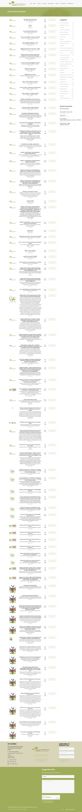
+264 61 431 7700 (12, 759)
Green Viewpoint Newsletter (65, 98)
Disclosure (62, 27)
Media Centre (70, 3)
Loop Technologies (70, 809)
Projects (39, 3)
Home (31, 3)
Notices (57, 3)
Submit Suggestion (47, 801)
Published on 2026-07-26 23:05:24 (64, 116)
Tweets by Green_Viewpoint (13, 769)
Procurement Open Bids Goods (66, 50)
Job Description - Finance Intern (66, 111)
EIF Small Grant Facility (64, 108)
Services (44, 3)
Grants (61, 52)
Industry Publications (64, 91)
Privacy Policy (17, 809)
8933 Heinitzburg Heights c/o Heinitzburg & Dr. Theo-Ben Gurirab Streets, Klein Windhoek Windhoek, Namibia (15, 754)
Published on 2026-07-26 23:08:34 (64, 113)
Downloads (62, 72)
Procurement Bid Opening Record (66, 48)
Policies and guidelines (64, 84)
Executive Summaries (64, 32)
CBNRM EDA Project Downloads (66, 77)
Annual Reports (63, 79)
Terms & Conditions (11, 809)
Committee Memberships (65, 29)
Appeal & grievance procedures (66, 74)
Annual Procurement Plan (65, 55)
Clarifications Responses (64, 34)
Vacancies (62, 95)
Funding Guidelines (63, 88)
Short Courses (62, 36)
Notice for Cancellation (64, 22)
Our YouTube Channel (13, 763)
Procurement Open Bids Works (66, 61)
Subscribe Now (63, 760)
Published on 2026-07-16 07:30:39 (64, 121)
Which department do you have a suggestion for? (51, 772)
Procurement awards (64, 86)
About (34, 3)
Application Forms (63, 81)
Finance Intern (62, 115)
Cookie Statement (24, 809)
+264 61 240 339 (12, 761)
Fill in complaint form (41, 760)
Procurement (63, 3)
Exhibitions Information (64, 25)
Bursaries (62, 39)
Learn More (52, 19)
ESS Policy (62, 45)
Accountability (51, 3)
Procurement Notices (64, 93)
